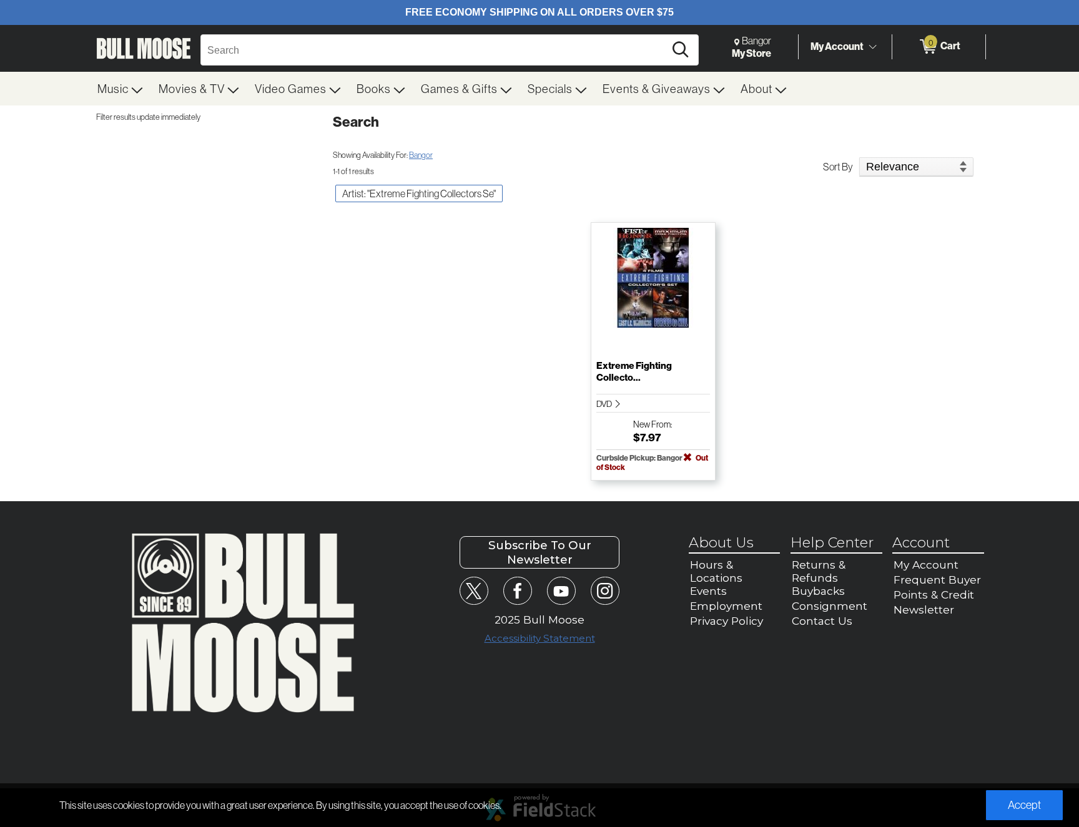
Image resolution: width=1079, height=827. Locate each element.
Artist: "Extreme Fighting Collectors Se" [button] (419, 193)
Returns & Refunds (818, 571)
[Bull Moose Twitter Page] (473, 591)
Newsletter (924, 609)
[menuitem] (120, 88)
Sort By (838, 166)
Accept (1024, 805)
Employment (726, 605)
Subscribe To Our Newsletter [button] (539, 552)
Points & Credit (934, 594)
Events (708, 590)
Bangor (421, 155)
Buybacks (818, 590)
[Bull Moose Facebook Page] (517, 591)
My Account (837, 46)
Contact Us (822, 620)
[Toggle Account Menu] (872, 46)
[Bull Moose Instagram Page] (604, 591)
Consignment (829, 605)
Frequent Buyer (937, 579)
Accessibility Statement (540, 638)
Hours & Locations (716, 571)
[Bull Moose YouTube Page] (561, 591)
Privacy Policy (726, 620)
